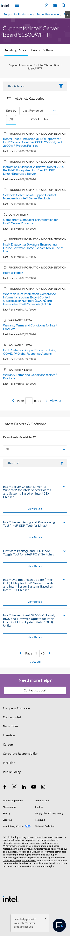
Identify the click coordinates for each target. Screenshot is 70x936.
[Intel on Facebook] (4, 787)
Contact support (35, 690)
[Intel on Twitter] (14, 787)
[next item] (67, 14)
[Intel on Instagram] (43, 787)
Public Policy (12, 772)
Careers (8, 745)
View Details (35, 508)
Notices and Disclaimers (31, 851)
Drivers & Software (42, 50)
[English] (55, 5)
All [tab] (11, 119)
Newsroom (10, 726)
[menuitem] (46, 14)
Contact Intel (12, 717)
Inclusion (9, 763)
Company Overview (16, 708)
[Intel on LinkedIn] (24, 787)
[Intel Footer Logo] (10, 899)
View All (55, 401)
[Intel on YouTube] (33, 787)
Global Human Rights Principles (19, 860)
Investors (9, 735)
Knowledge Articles (16, 50)
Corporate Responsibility (20, 754)
